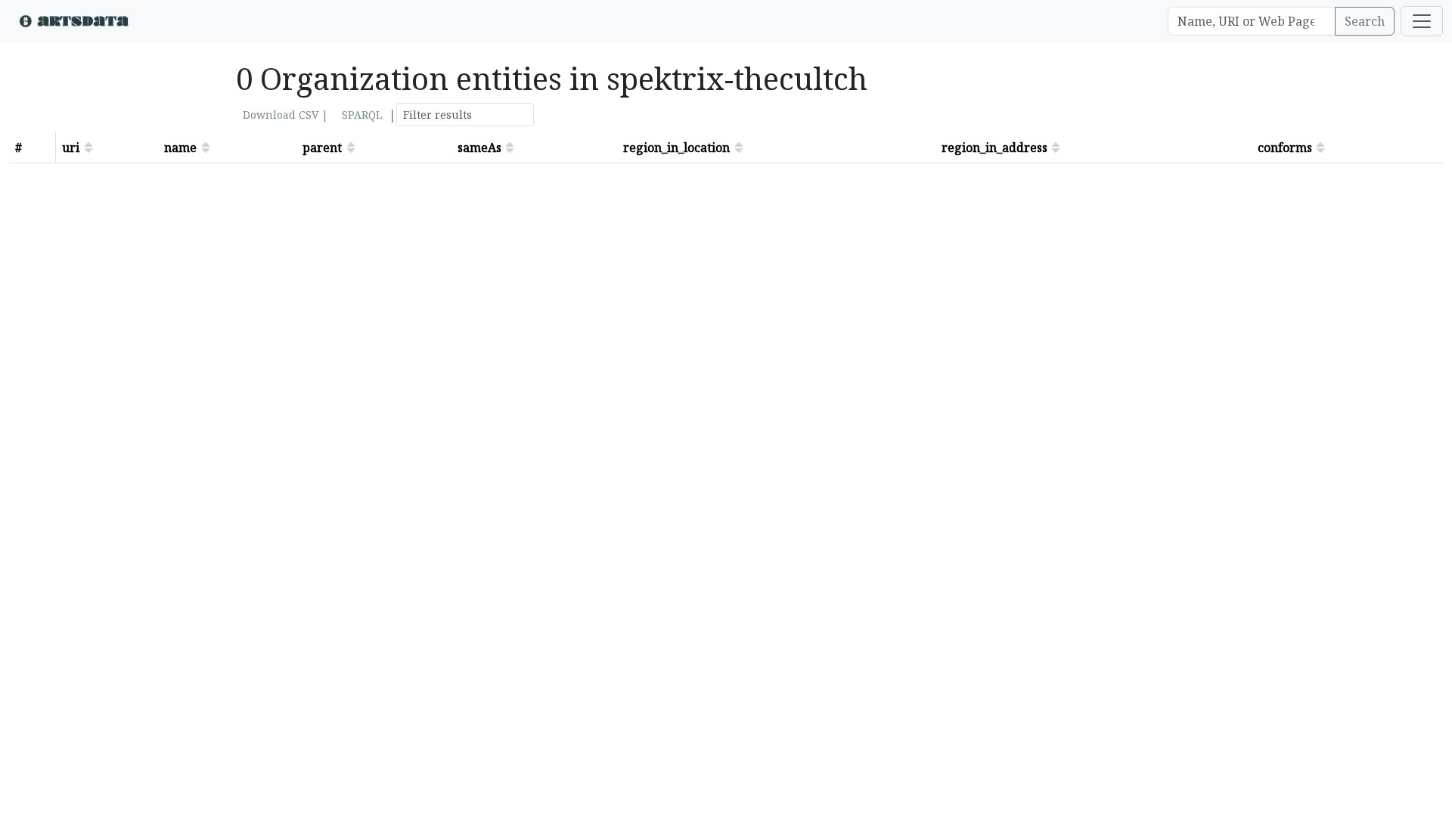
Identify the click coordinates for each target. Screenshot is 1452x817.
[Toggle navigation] (1422, 21)
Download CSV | (285, 114)
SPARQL (362, 114)
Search (1365, 21)
